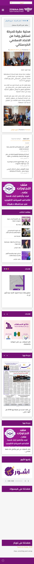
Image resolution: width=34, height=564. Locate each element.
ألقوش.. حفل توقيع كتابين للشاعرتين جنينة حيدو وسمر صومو (18, 148)
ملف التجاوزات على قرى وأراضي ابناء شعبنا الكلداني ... (17, 450)
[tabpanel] (17, 286)
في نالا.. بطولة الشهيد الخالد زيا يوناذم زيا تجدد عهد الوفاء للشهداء (18, 162)
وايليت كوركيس (17, 248)
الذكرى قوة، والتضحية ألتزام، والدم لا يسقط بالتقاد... (13, 254)
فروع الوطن (9, 21)
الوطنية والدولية (16, 138)
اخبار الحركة (17, 21)
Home (24, 21)
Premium (27, 129)
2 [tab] (6, 269)
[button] (21, 2)
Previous (7, 314)
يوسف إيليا (18, 225)
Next (4, 314)
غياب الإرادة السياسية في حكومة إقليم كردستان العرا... (13, 231)
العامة (27, 142)
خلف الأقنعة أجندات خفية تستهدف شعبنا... (14, 220)
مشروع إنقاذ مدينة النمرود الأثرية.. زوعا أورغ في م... (17, 293)
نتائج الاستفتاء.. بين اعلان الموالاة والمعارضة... (20, 342)
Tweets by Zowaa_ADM (24, 547)
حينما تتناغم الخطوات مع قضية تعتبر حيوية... (12, 243)
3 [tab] (4, 269)
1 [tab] (8, 269)
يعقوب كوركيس (17, 259)
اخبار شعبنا (26, 138)
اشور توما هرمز (17, 236)
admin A (12, 49)
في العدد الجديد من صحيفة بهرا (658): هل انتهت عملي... (17, 410)
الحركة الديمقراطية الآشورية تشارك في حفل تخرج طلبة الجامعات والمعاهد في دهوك (17, 155)
